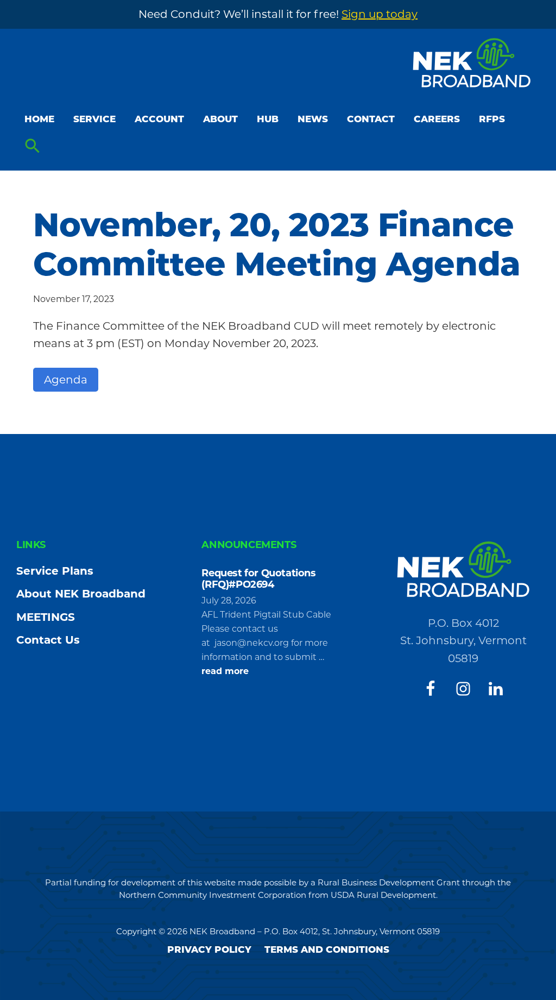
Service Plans (54, 570)
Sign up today (380, 14)
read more (225, 671)
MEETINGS (45, 617)
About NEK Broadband (81, 593)
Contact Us (48, 639)
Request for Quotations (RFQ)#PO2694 (258, 579)
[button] (32, 146)
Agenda (65, 379)
